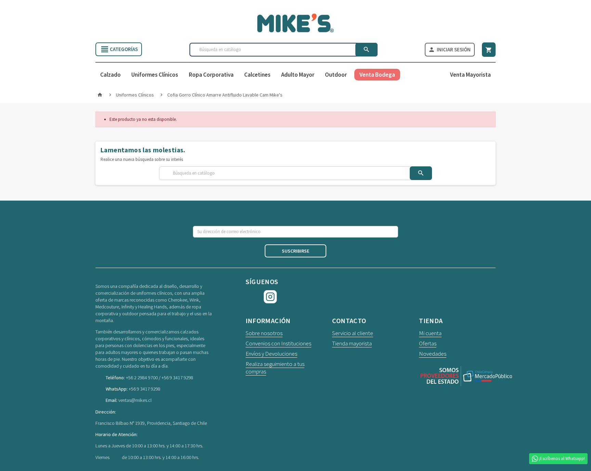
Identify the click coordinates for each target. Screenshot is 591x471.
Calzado (110, 74)
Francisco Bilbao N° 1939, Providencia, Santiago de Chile (151, 423)
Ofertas (427, 343)
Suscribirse (295, 251)
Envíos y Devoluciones (271, 353)
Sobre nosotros (264, 333)
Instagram (270, 297)
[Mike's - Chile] (295, 22)
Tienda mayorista (352, 343)
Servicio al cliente (352, 333)
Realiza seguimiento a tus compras (275, 367)
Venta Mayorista (470, 74)
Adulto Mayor (297, 74)
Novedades (432, 353)
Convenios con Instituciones (278, 343)
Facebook (252, 297)
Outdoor (336, 74)
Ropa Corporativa (211, 74)
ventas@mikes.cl (135, 400)
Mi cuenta (430, 333)
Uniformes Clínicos (154, 74)
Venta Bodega (377, 74)
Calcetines (257, 74)
